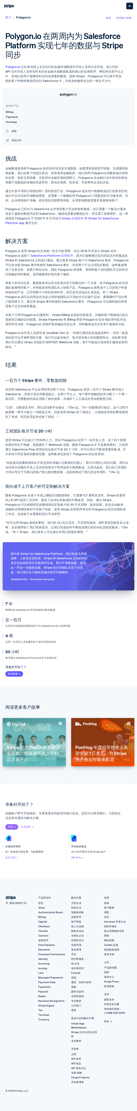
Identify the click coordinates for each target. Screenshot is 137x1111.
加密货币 (43, 940)
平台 (73, 954)
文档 (73, 1054)
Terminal (43, 1014)
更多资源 (109, 954)
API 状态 (76, 1063)
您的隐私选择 (111, 949)
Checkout (44, 926)
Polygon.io (13, 67)
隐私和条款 (110, 926)
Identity (43, 959)
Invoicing (43, 963)
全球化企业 (77, 935)
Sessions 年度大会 (115, 921)
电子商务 (76, 921)
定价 (40, 903)
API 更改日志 (78, 1068)
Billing (42, 917)
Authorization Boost (50, 912)
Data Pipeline (46, 945)
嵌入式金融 (77, 926)
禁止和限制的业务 (114, 931)
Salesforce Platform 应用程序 (52, 255)
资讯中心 (109, 976)
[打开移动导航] (129, 6)
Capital (42, 921)
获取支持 (109, 999)
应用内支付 (77, 940)
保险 (73, 986)
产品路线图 (110, 967)
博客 (106, 912)
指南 (106, 903)
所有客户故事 (124, 17)
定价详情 (10, 857)
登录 (106, 1021)
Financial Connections (51, 954)
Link (40, 972)
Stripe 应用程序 (73, 218)
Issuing (42, 968)
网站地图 (109, 940)
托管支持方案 (111, 1004)
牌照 (106, 935)
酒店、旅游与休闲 (81, 982)
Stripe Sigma (46, 1005)
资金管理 (76, 949)
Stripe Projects (80, 1077)
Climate (43, 931)
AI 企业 (75, 963)
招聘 (106, 972)
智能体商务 (77, 912)
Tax (40, 1010)
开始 (10, 826)
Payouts (43, 991)
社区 (106, 917)
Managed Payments (50, 977)
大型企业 (76, 903)
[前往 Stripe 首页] (9, 898)
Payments (44, 986)
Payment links (47, 982)
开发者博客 (77, 1082)
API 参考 (76, 857)
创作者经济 (77, 968)
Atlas (41, 907)
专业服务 (76, 1000)
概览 (108, 17)
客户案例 (109, 907)
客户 (8, 17)
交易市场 (76, 945)
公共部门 (76, 1005)
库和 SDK (76, 1072)
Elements (44, 949)
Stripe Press (111, 981)
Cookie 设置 (111, 945)
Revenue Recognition (51, 1000)
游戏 (73, 977)
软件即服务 (77, 959)
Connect (43, 935)
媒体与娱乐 (77, 991)
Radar (42, 996)
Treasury (43, 1019)
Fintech (75, 972)
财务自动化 (77, 931)
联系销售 (13, 673)
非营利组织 (77, 996)
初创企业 (76, 907)
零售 (73, 1010)
